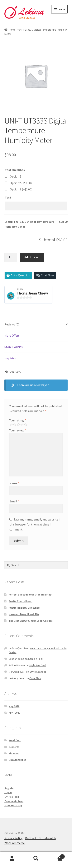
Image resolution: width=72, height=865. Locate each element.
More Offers (12, 335)
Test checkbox (15, 170)
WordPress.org (13, 805)
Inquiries (10, 358)
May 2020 (14, 706)
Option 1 (15, 176)
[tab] (36, 324)
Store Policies (13, 347)
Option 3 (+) (21, 189)
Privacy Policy (13, 838)
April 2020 (14, 712)
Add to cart (32, 257)
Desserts (14, 747)
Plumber (14, 753)
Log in (8, 792)
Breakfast (15, 740)
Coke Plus (35, 678)
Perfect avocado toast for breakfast (30, 594)
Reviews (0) (11, 324)
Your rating (17, 420)
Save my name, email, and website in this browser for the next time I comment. (35, 524)
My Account (12, 858)
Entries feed (11, 796)
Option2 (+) (21, 183)
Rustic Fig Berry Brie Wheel (24, 607)
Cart (55, 855)
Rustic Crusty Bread (20, 601)
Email (14, 501)
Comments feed (13, 801)
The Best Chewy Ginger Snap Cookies (31, 620)
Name (14, 483)
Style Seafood (37, 665)
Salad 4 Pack (35, 659)
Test (8, 197)
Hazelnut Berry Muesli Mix (24, 614)
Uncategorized (17, 760)
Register (9, 788)
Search (36, 858)
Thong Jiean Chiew (32, 293)
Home (12, 29)
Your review (17, 430)
